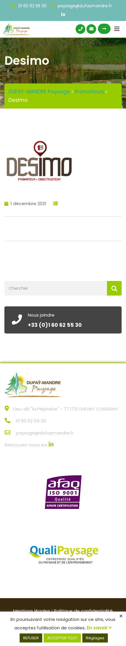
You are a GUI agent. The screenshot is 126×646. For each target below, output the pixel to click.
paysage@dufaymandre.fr (85, 6)
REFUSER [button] (31, 638)
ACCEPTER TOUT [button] (62, 638)
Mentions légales (31, 611)
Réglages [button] (95, 638)
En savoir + (99, 628)
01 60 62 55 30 (32, 6)
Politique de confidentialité (83, 611)
